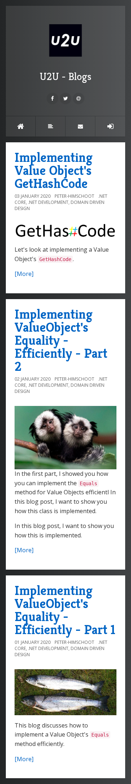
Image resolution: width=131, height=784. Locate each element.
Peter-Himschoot (74, 196)
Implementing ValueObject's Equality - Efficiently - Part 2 (61, 340)
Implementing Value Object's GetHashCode (53, 170)
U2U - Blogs (65, 76)
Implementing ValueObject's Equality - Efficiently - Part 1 (65, 610)
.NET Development (48, 202)
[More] (24, 274)
